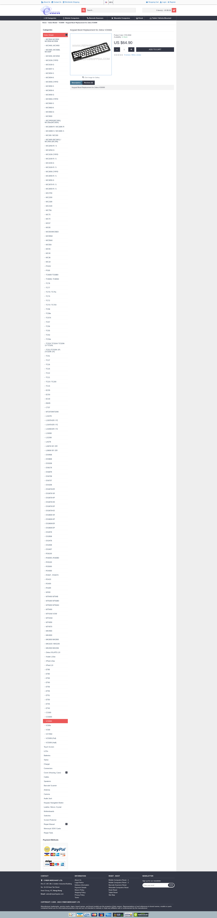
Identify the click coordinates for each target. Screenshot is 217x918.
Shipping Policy (80, 892)
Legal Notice (79, 882)
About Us (78, 880)
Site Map (112, 895)
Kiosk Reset (113, 890)
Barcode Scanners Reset (117, 885)
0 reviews (127, 55)
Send (171, 885)
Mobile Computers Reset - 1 (119, 880)
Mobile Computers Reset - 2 (119, 882)
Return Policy (79, 890)
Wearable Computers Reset (119, 887)
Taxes (77, 897)
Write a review (136, 55)
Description (76, 83)
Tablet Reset (113, 892)
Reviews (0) (88, 83)
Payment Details (80, 887)
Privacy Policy (80, 895)
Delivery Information (82, 885)
